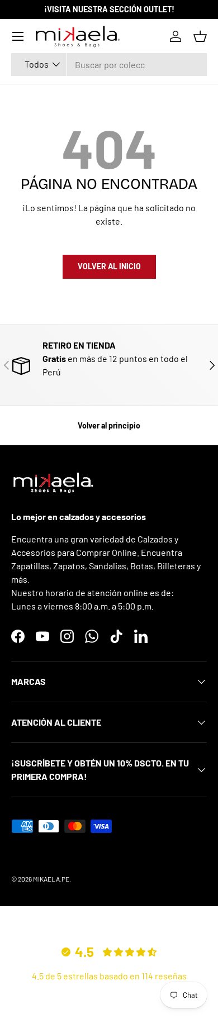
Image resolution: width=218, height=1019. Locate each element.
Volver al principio (109, 425)
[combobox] (109, 64)
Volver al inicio (109, 266)
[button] (200, 36)
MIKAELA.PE (51, 879)
